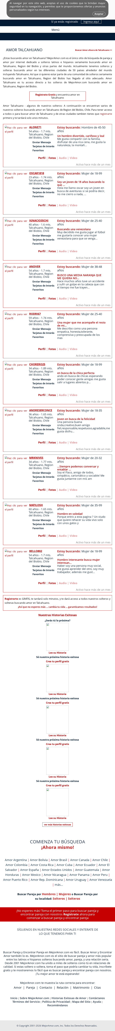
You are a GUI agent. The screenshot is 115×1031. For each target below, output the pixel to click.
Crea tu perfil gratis (57, 661)
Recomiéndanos (57, 1005)
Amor (18, 987)
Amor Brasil (59, 860)
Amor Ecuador (85, 865)
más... (59, 885)
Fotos (52, 158)
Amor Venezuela (100, 880)
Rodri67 (35, 314)
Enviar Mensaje (41, 142)
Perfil (42, 158)
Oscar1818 (36, 173)
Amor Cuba (64, 865)
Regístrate (71, 914)
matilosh (36, 505)
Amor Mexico (31, 875)
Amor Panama (79, 875)
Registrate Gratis (45, 94)
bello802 (35, 551)
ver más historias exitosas (57, 824)
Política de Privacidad (56, 1001)
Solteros (59, 899)
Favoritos (38, 150)
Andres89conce (40, 410)
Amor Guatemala (87, 870)
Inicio (13, 998)
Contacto (46, 987)
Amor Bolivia (39, 860)
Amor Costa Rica (42, 865)
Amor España (29, 870)
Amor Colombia (16, 865)
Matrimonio (81, 987)
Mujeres (65, 894)
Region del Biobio (41, 136)
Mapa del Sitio (81, 1001)
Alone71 (35, 127)
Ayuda (97, 1001)
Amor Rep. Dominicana (47, 880)
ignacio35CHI (38, 220)
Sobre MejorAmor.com (34, 998)
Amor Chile (100, 860)
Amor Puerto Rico (15, 880)
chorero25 (37, 364)
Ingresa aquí (91, 21)
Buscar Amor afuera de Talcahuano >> (93, 50)
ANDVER (34, 266)
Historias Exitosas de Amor (69, 998)
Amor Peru (100, 875)
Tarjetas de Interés (43, 146)
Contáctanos (97, 998)
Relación (62, 987)
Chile (46, 137)
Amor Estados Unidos (57, 870)
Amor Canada (79, 860)
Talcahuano (36, 134)
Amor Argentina (16, 860)
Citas (97, 987)
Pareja (30, 987)
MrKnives (36, 457)
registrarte (106, 113)
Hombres (49, 894)
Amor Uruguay (76, 880)
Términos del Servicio (26, 1001)
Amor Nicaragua (55, 875)
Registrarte (11, 598)
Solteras (74, 899)
